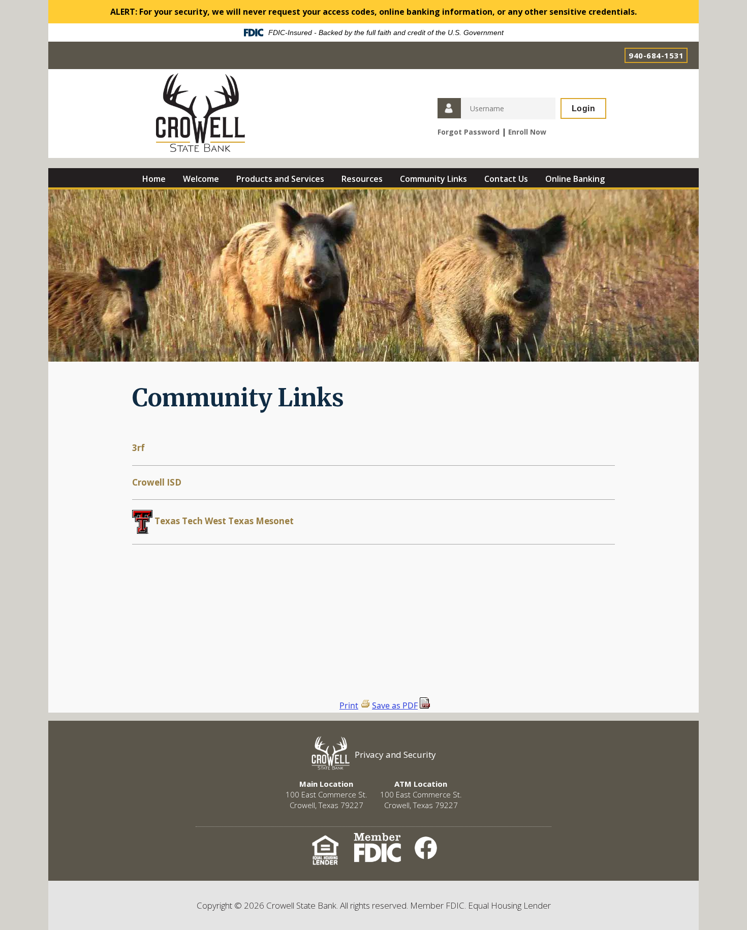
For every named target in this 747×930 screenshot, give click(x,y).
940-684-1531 (656, 55)
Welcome (201, 178)
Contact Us (506, 178)
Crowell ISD (156, 482)
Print (348, 705)
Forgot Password (469, 132)
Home (154, 178)
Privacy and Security (395, 754)
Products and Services (280, 178)
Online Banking (575, 178)
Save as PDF (395, 705)
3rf (138, 448)
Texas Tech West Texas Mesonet (223, 521)
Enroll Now (527, 132)
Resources (362, 178)
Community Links (433, 178)
